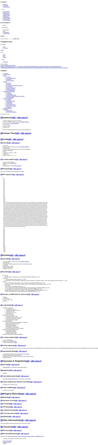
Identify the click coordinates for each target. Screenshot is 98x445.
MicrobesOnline (18, 165)
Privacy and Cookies (7, 440)
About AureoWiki (7, 442)
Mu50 (41, 67)
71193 (46, 66)
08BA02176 (36, 66)
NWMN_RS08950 (25, 122)
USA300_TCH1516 (61, 67)
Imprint (4, 443)
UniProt (15, 342)
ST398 (46, 67)
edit (14, 117)
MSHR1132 (28, 67)
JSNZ (28, 66)
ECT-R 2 (50, 66)
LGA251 (16, 67)
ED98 (56, 66)
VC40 (66, 67)
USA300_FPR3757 (23, 66)
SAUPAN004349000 (14, 123)
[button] (1, 9)
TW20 (55, 67)
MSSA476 (33, 67)
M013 (19, 67)
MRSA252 (23, 67)
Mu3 (39, 67)
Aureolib (5, 384)
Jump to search (12, 65)
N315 (9, 66)
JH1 (3, 67)
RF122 (43, 67)
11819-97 (41, 66)
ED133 (53, 66)
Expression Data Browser (10, 378)
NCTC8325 (12, 66)
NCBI (12, 162)
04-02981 (32, 66)
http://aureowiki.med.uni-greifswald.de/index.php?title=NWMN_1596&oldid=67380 (25, 436)
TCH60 (52, 67)
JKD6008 (8, 67)
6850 (44, 66)
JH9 (5, 67)
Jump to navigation (5, 65)
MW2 (36, 67)
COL (6, 66)
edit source (22, 117)
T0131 (49, 67)
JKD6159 (12, 67)
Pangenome (3, 66)
